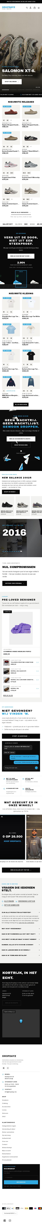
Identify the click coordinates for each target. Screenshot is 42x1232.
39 (24, 146)
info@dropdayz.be (11, 1092)
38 (4, 146)
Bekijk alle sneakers (21, 212)
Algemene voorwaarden (10, 1157)
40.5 (24, 173)
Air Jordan (14, 224)
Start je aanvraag (21, 736)
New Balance (25, 224)
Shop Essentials (12, 81)
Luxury (4, 1110)
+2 (11, 120)
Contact (4, 1144)
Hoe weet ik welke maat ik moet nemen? (19, 939)
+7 (31, 146)
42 (7, 120)
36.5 (8, 199)
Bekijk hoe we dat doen (21, 256)
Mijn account (6, 1150)
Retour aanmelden (8, 1132)
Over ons (5, 1141)
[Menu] (39, 8)
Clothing (5, 1103)
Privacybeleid (6, 1160)
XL (11, 312)
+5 (11, 199)
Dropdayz (10, 1204)
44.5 (11, 173)
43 (7, 173)
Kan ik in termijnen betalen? (14, 955)
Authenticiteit (6, 1138)
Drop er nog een (20, 445)
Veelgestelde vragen (9, 1126)
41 (3, 120)
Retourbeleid (6, 1154)
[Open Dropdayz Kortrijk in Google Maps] (21, 1023)
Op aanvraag (6, 1135)
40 (24, 120)
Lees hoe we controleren (26, 922)
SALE (3, 1116)
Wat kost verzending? (11, 928)
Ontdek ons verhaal (14, 583)
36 (4, 199)
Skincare (5, 1113)
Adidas (5, 224)
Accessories (6, 1106)
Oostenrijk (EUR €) (9, 1213)
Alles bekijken (21, 404)
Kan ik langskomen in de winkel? (16, 950)
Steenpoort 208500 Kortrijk (9, 1077)
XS (4, 338)
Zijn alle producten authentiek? (16, 912)
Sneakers (5, 1100)
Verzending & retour (8, 1129)
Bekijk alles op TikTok (21, 870)
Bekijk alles (8, 695)
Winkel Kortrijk (7, 1147)
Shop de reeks (11, 492)
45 (27, 120)
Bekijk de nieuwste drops (21, 439)
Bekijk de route (11, 1003)
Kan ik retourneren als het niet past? (18, 934)
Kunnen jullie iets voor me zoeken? (17, 944)
